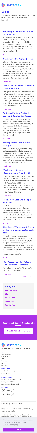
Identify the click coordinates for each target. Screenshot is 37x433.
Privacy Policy (28, 409)
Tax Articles (9, 301)
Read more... (7, 55)
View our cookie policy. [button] (10, 425)
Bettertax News (11, 290)
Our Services (5, 356)
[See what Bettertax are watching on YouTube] (12, 394)
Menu (33, 5)
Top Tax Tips (10, 305)
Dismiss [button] (18, 429)
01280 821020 (6, 373)
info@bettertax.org (8, 371)
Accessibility (16, 409)
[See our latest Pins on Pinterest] (8, 394)
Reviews (4, 361)
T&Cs (8, 409)
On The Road (10, 298)
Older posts (27, 277)
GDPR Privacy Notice (8, 411)
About (3, 359)
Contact (4, 365)
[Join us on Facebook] (3, 390)
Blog (7, 294)
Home (3, 404)
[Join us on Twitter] (8, 390)
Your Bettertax (6, 354)
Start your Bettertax (18, 331)
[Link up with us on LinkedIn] (3, 394)
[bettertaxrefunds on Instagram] (12, 390)
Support (4, 363)
